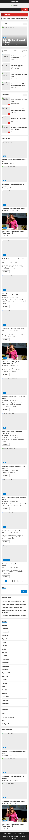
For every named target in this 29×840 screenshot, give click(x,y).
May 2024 (4, 649)
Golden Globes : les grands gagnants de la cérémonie (12, 41)
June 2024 (4, 645)
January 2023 (5, 700)
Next (22, 581)
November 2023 (5, 666)
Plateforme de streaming (8, 717)
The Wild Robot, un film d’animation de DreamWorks (14, 421)
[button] (2, 9)
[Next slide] (26, 24)
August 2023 (5, 676)
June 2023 (4, 683)
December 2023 (5, 662)
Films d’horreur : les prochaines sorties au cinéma (14, 553)
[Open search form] (19, 9)
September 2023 (6, 673)
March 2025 (4, 625)
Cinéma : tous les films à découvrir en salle (6, 76)
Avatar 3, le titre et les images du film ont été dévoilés (14, 487)
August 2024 (5, 639)
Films (2, 37)
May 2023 (4, 686)
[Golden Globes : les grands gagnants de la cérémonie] (14, 174)
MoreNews (22, 836)
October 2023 (5, 669)
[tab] (4, 51)
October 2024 (5, 635)
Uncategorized (7, 560)
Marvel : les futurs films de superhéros (14, 520)
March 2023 (4, 693)
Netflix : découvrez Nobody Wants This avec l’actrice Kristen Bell (6, 101)
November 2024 (5, 632)
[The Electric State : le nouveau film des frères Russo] (14, 149)
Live (26, 9)
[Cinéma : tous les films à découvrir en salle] (14, 198)
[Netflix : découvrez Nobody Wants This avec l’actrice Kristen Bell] (14, 221)
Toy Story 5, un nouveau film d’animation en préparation (14, 456)
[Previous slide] (24, 24)
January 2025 (5, 628)
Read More (6, 272)
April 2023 (4, 690)
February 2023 (5, 697)
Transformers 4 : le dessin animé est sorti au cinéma (6, 111)
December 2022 (5, 703)
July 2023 (4, 680)
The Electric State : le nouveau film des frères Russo (6, 120)
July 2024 (4, 642)
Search (4, 587)
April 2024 (4, 652)
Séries (5, 227)
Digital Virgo (4, 44)
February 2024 (5, 659)
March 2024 (4, 656)
